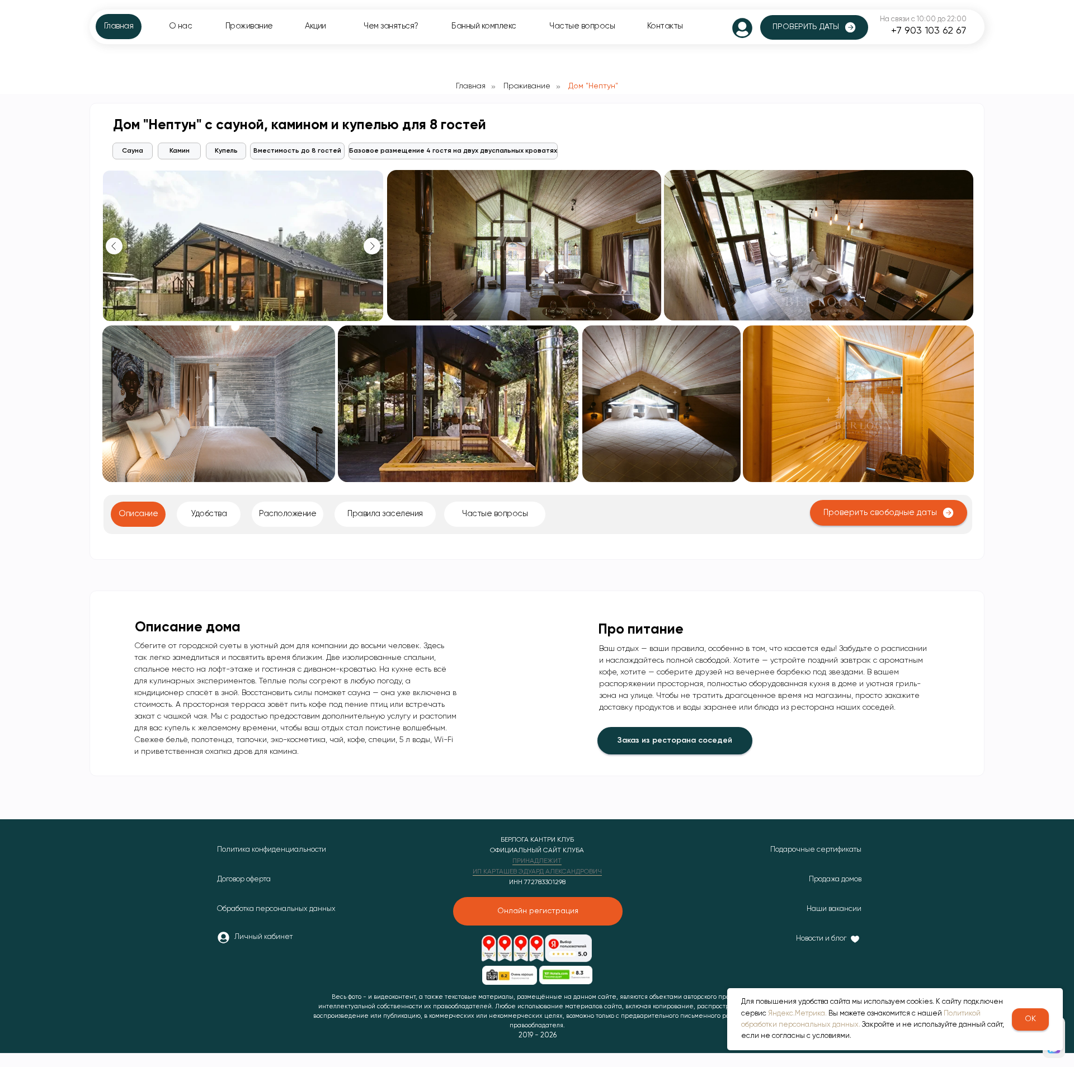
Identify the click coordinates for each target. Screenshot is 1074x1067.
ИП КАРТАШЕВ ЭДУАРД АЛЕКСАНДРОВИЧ (537, 871)
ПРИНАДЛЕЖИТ (537, 861)
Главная (471, 86)
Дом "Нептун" (593, 86)
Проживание (526, 86)
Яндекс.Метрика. (797, 1013)
